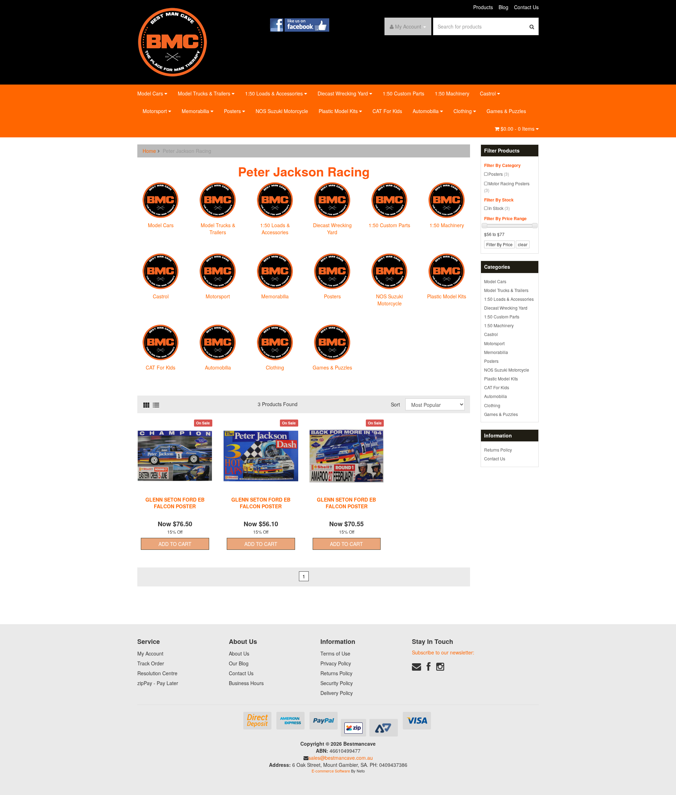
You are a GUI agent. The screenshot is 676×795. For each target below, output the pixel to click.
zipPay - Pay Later (157, 683)
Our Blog (239, 663)
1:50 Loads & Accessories (274, 93)
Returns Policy (498, 450)
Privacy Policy (335, 663)
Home (149, 150)
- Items (518, 128)
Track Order (150, 663)
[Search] (532, 26)
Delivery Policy (336, 692)
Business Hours (246, 683)
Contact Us (526, 7)
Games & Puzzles (506, 110)
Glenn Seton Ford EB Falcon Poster (175, 502)
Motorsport (155, 110)
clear (522, 244)
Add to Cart (175, 543)
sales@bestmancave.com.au (340, 757)
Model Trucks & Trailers (205, 93)
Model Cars (150, 93)
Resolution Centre (157, 673)
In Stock (499, 208)
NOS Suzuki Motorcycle (282, 110)
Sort (395, 404)
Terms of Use (335, 653)
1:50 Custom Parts (403, 93)
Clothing (463, 110)
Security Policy (336, 683)
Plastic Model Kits (339, 110)
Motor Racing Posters (507, 186)
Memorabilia (196, 110)
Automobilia (426, 110)
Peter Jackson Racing (187, 150)
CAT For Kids (387, 110)
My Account (150, 653)
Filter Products (502, 150)
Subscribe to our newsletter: (443, 652)
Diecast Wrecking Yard (343, 93)
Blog (503, 7)
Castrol (488, 93)
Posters (233, 110)
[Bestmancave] (172, 41)
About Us (239, 653)
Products (483, 7)
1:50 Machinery (452, 93)
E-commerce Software (331, 771)
